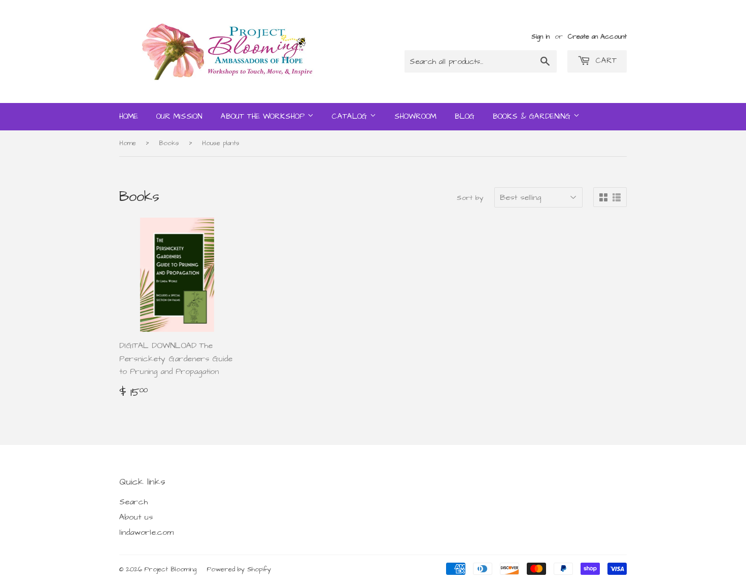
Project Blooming (170, 569)
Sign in (540, 36)
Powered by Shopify (239, 569)
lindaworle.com (146, 532)
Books (169, 143)
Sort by (470, 198)
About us (136, 517)
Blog (464, 116)
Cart (605, 60)
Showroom (415, 116)
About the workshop (264, 116)
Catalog (351, 116)
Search (133, 501)
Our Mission (179, 116)
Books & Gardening (533, 116)
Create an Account (597, 36)
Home (128, 116)
